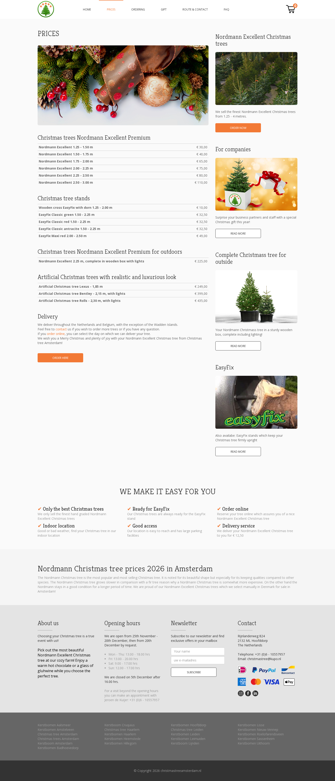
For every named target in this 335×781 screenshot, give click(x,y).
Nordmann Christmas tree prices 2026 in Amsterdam (46, 9)
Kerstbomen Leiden (185, 734)
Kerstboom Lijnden (185, 743)
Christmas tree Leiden (187, 729)
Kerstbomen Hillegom (120, 743)
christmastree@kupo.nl (264, 659)
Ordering (138, 9)
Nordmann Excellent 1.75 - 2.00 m (66, 161)
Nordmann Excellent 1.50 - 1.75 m (66, 154)
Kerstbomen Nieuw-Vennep (258, 729)
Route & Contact (195, 9)
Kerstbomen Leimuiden (188, 739)
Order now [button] (238, 128)
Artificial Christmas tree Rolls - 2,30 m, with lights (80, 300)
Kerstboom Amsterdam (55, 743)
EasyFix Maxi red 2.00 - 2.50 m (63, 236)
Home (87, 9)
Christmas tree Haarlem (121, 729)
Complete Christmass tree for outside (250, 258)
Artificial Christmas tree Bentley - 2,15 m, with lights (82, 293)
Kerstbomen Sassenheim (256, 739)
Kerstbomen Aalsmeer (54, 725)
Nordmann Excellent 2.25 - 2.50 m (66, 175)
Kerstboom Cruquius (119, 725)
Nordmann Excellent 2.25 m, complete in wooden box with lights (91, 261)
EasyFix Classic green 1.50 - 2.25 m (67, 214)
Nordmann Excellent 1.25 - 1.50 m (66, 147)
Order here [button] (60, 358)
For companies (233, 149)
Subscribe (194, 672)
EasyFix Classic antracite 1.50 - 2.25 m (69, 229)
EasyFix (224, 367)
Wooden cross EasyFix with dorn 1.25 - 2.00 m (75, 207)
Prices (111, 9)
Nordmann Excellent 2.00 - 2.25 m (66, 168)
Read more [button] (238, 233)
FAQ (226, 9)
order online (56, 334)
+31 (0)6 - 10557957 (144, 700)
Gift (164, 9)
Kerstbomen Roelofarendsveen (261, 734)
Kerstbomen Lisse (251, 725)
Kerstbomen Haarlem (120, 734)
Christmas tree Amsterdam (57, 734)
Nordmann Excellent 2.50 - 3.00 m (66, 182)
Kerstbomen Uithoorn (254, 743)
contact (61, 329)
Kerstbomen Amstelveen (56, 729)
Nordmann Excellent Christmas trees (253, 40)
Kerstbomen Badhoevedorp (58, 748)
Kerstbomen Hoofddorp (188, 725)
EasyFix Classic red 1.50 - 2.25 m (64, 221)
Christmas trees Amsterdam (58, 739)
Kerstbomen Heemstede (122, 739)
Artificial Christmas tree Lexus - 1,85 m (71, 286)
